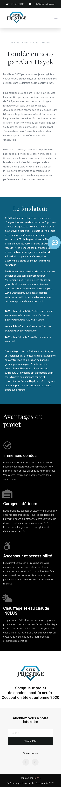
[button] (56, 17)
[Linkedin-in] (35, 762)
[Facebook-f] (25, 762)
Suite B (37, 778)
